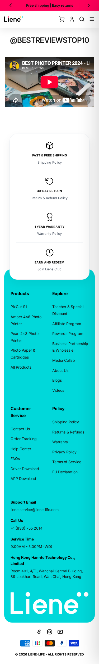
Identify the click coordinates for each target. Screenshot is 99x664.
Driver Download (25, 468)
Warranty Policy (49, 234)
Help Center (21, 448)
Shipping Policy (49, 162)
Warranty (60, 442)
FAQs (15, 458)
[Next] (89, 5)
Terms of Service (66, 461)
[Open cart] (62, 19)
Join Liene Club (49, 269)
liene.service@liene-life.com (35, 509)
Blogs (57, 380)
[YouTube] (60, 632)
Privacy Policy (64, 452)
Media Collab (63, 360)
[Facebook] (39, 632)
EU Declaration (65, 472)
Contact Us (20, 429)
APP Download (23, 478)
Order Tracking (24, 438)
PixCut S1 (19, 306)
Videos (58, 390)
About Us (60, 370)
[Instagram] (50, 632)
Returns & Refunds (68, 432)
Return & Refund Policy (50, 198)
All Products (21, 367)
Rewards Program (67, 333)
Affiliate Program (66, 323)
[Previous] (10, 5)
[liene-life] (13, 19)
